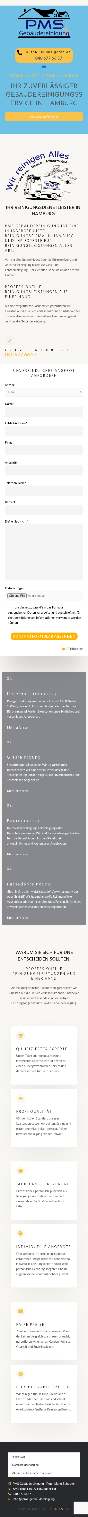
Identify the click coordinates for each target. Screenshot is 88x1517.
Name (9, 404)
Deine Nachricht (16, 521)
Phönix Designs (58, 1509)
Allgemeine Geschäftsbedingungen (32, 1473)
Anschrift (11, 462)
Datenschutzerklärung (25, 1464)
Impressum (19, 1456)
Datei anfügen (14, 588)
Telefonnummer (15, 483)
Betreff (10, 502)
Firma (8, 442)
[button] (44, 66)
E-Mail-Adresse (16, 423)
